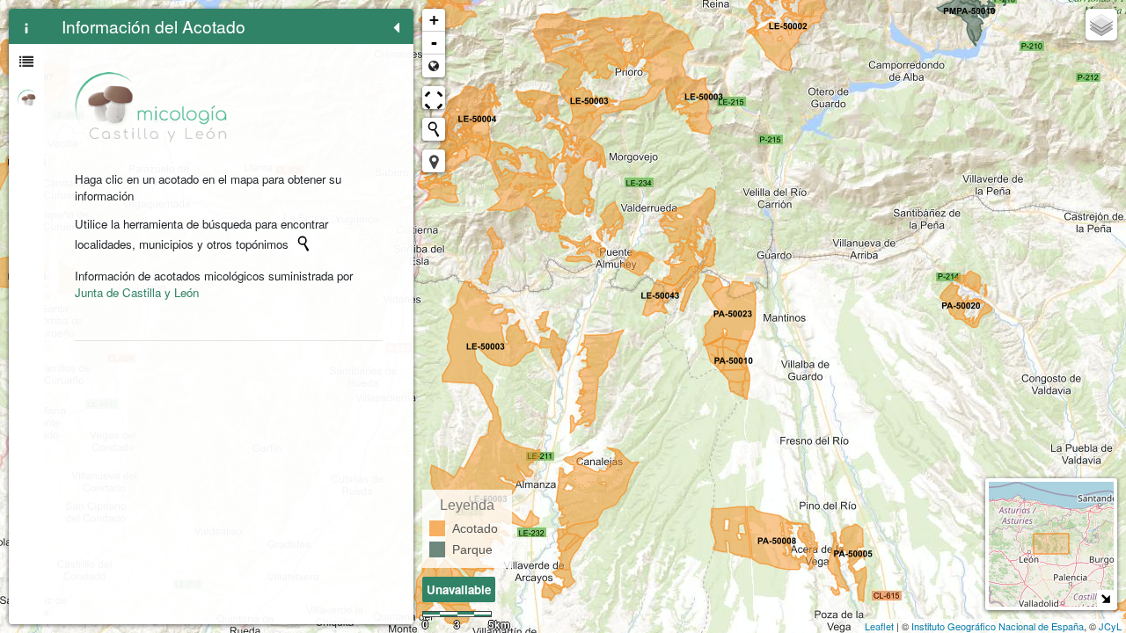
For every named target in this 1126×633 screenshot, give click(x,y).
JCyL (1110, 626)
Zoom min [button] (433, 66)
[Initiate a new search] (303, 243)
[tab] (26, 26)
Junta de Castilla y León (137, 292)
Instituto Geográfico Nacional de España (997, 626)
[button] (433, 160)
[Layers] (1101, 24)
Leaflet (879, 626)
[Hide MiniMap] (1105, 598)
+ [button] (434, 20)
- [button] (434, 42)
